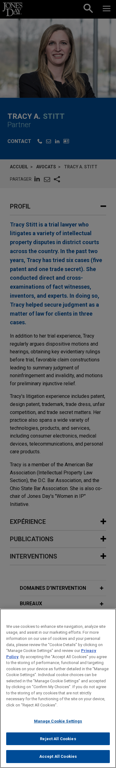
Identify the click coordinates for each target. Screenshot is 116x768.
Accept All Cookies (58, 756)
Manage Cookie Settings (58, 721)
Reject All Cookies (58, 738)
